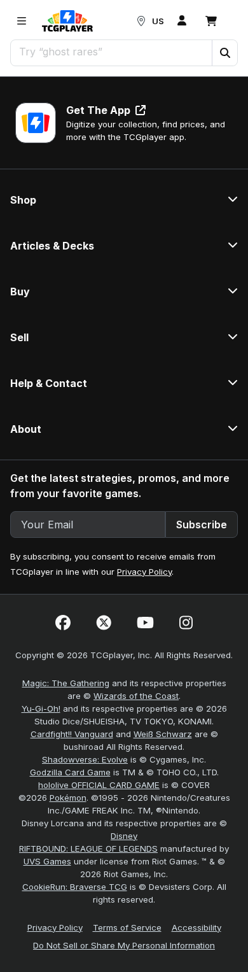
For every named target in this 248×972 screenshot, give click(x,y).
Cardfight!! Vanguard (72, 734)
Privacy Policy (144, 572)
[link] (67, 21)
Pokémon (68, 797)
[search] (111, 51)
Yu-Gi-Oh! (41, 708)
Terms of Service (127, 927)
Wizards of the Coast (136, 696)
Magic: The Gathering (65, 683)
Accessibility (196, 927)
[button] (224, 53)
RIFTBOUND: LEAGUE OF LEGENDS (88, 848)
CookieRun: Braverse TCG (74, 887)
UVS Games (47, 861)
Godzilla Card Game (70, 772)
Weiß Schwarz (163, 734)
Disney (124, 836)
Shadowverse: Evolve (85, 759)
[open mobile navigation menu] (21, 21)
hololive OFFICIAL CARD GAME (99, 785)
